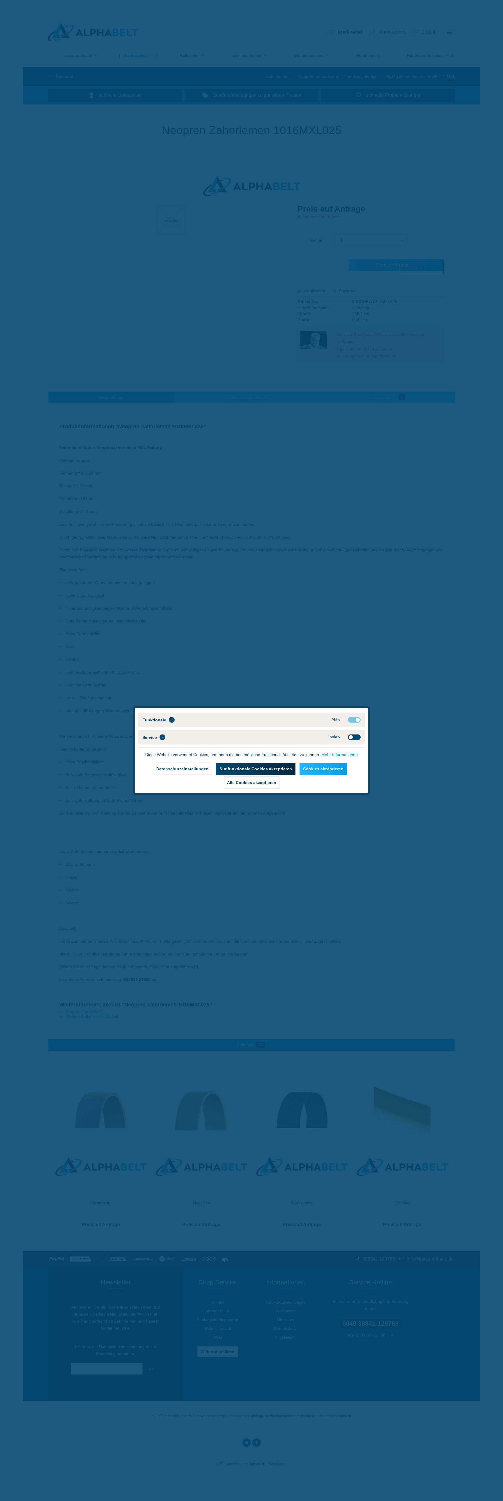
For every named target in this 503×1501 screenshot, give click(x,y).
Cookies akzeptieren (323, 769)
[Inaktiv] (354, 737)
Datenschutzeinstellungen (182, 769)
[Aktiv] (354, 720)
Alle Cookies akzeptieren (251, 782)
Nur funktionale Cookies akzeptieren (255, 769)
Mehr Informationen (339, 754)
